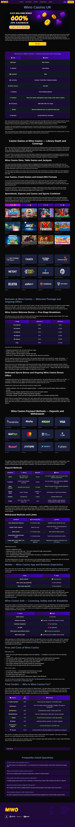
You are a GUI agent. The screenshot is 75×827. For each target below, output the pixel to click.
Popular (12, 204)
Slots (61, 204)
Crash (44, 204)
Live (28, 204)
